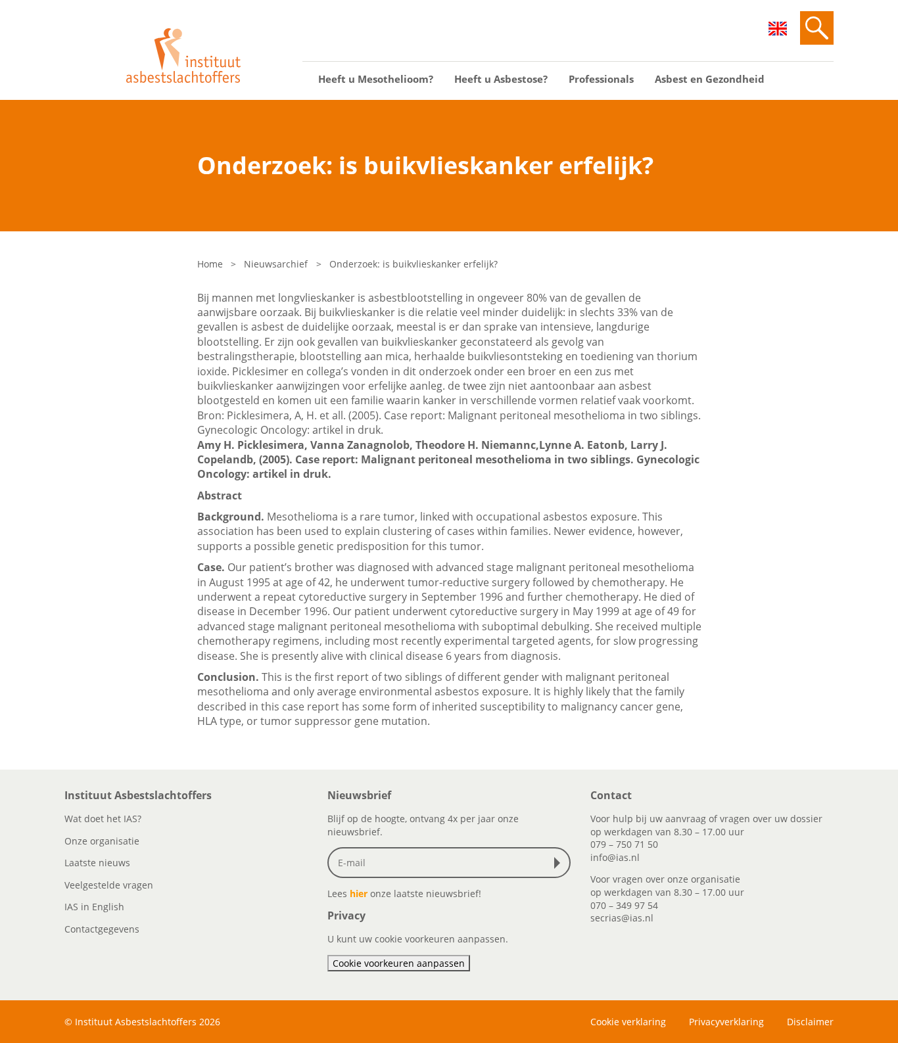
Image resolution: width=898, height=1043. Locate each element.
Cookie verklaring (628, 1021)
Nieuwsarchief (276, 264)
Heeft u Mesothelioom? (375, 78)
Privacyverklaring (726, 1021)
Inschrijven (560, 863)
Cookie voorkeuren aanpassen (399, 963)
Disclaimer (810, 1021)
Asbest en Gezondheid (710, 78)
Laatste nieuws (97, 862)
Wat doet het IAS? (102, 818)
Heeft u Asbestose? (501, 78)
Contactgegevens (101, 929)
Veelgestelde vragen (108, 885)
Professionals (601, 78)
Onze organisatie (101, 841)
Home (210, 264)
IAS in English (94, 906)
